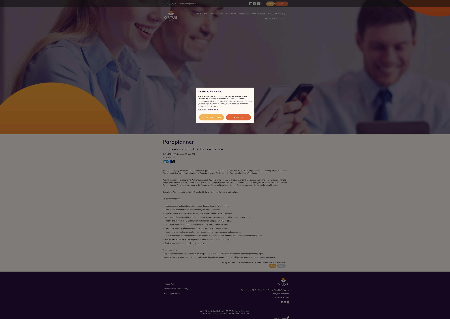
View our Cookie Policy (208, 109)
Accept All (238, 117)
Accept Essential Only (211, 117)
